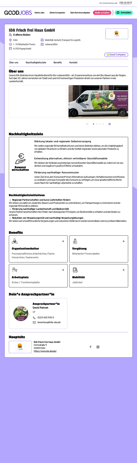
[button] (93, 124)
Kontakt (73, 62)
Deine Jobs (39, 12)
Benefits (58, 62)
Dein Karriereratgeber (80, 12)
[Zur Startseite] (18, 13)
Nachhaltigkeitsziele (36, 62)
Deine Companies (57, 12)
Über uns (13, 62)
